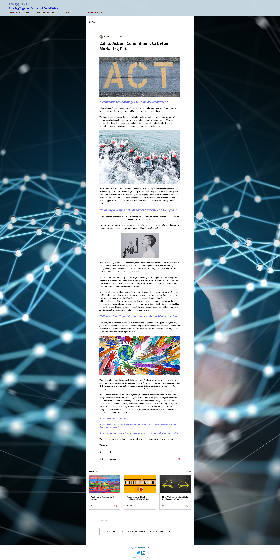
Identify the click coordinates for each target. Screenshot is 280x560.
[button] (188, 22)
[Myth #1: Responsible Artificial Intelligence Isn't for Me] (175, 484)
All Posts (93, 21)
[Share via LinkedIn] (111, 452)
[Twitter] (138, 553)
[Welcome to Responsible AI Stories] (104, 484)
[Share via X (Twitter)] (106, 452)
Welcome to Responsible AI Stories (103, 498)
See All (189, 471)
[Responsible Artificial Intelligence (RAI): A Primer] (140, 484)
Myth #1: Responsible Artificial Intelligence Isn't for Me (175, 498)
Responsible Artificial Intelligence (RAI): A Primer (138, 498)
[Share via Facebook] (100, 452)
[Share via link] (117, 452)
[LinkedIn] (143, 553)
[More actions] (179, 36)
